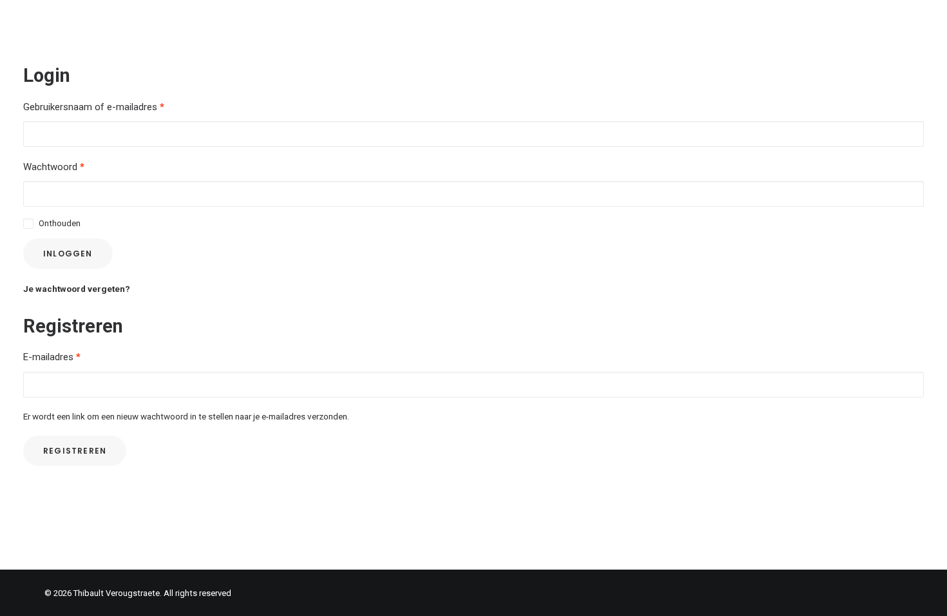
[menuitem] (624, 24)
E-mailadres (52, 357)
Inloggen (68, 253)
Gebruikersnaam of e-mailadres (93, 107)
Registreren (74, 450)
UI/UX (623, 23)
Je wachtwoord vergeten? (76, 289)
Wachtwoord (53, 167)
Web (667, 23)
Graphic (715, 23)
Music (768, 23)
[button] (918, 24)
